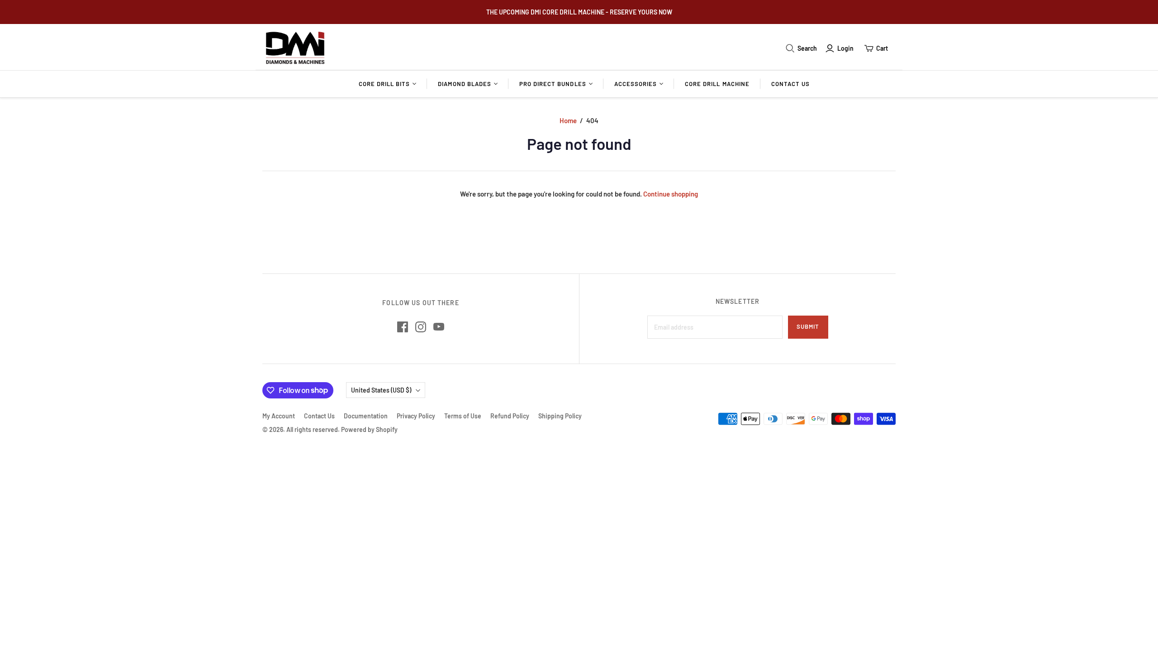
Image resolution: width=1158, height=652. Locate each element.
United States (381, 390)
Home (568, 120)
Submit (808, 326)
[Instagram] (420, 326)
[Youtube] (438, 326)
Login (845, 48)
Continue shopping (670, 194)
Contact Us (790, 83)
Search (807, 48)
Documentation (366, 416)
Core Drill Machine (717, 83)
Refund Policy (509, 416)
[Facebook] (402, 326)
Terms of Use (462, 416)
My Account (278, 416)
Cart (882, 48)
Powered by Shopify (369, 429)
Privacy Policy (416, 416)
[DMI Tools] (295, 48)
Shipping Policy (560, 416)
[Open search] (790, 48)
